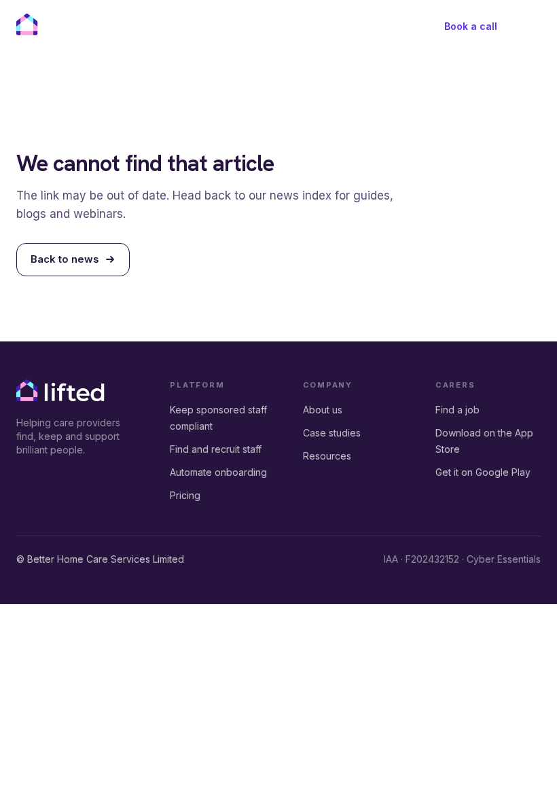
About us (322, 409)
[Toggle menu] (528, 26)
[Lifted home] (60, 24)
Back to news (65, 259)
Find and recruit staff (216, 449)
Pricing (185, 495)
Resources (327, 456)
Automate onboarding (218, 472)
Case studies (332, 433)
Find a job (457, 409)
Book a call (470, 26)
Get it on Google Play (483, 472)
